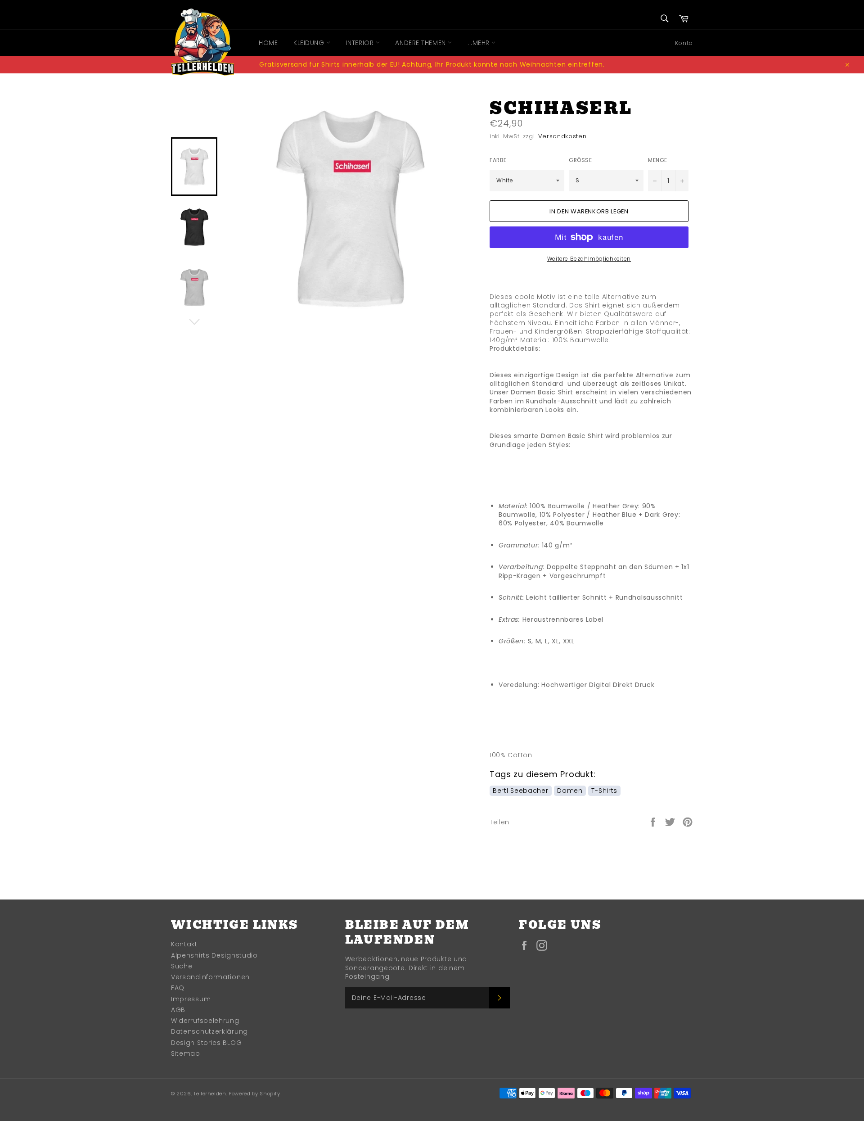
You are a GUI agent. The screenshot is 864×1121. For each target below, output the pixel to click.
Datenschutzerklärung (209, 1031)
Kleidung (309, 42)
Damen (570, 790)
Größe (580, 160)
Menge (657, 160)
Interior (361, 42)
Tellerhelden (210, 1093)
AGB (178, 1009)
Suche (182, 966)
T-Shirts (604, 790)
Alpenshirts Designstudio (214, 955)
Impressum (191, 998)
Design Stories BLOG (206, 1042)
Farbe (498, 160)
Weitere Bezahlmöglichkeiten (589, 258)
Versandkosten (562, 136)
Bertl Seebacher (521, 790)
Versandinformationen (210, 976)
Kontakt (184, 944)
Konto (684, 43)
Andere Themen (421, 42)
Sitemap (185, 1053)
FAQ (177, 987)
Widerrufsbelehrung (205, 1020)
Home (268, 42)
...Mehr (479, 42)
